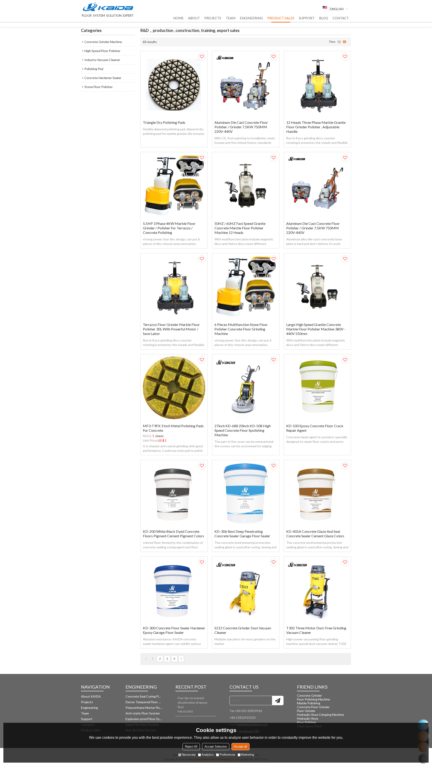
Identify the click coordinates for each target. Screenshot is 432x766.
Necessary (189, 754)
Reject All (191, 746)
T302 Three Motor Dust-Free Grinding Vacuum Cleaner (316, 630)
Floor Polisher (306, 722)
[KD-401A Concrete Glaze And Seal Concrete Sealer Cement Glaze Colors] (317, 493)
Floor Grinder (306, 711)
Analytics (208, 754)
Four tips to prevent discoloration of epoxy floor (192, 702)
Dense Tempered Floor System (144, 702)
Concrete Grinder (309, 695)
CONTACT (341, 18)
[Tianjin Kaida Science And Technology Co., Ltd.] (108, 7)
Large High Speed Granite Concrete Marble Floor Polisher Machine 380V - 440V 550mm (316, 329)
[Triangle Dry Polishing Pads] (174, 84)
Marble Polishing (308, 703)
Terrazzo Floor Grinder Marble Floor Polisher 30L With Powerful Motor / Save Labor (171, 329)
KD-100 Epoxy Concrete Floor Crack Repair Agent (314, 428)
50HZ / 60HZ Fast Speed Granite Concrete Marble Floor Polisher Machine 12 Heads (240, 228)
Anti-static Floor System (143, 713)
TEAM (230, 18)
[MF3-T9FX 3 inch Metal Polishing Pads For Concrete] (174, 388)
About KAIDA (91, 696)
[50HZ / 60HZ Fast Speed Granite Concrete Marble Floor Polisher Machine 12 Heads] (245, 185)
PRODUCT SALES (280, 18)
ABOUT (194, 18)
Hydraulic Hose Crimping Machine (320, 714)
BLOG (323, 18)
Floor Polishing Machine (313, 699)
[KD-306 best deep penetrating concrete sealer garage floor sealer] (245, 493)
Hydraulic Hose (307, 718)
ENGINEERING (251, 18)
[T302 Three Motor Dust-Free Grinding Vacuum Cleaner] (317, 590)
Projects (87, 702)
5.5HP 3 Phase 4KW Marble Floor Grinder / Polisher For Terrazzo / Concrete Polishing (169, 228)
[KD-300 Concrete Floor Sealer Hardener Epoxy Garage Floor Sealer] (174, 590)
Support (86, 719)
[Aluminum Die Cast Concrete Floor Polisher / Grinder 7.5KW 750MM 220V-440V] (245, 84)
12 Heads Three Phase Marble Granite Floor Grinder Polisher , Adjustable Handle (316, 126)
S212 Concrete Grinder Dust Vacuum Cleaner (242, 630)
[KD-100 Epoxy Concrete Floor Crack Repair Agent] (317, 388)
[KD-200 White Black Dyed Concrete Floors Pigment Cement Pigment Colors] (174, 493)
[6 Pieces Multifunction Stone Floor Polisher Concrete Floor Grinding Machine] (245, 286)
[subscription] (277, 700)
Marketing (247, 754)
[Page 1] (146, 658)
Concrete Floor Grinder (313, 707)
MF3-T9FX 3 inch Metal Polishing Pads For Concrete (173, 428)
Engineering (89, 708)
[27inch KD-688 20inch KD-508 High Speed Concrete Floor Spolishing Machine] (245, 388)
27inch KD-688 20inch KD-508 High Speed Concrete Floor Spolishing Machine (242, 430)
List (339, 42)
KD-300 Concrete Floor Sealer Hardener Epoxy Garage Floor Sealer (174, 630)
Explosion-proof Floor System (144, 719)
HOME (178, 18)
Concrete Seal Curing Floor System (144, 696)
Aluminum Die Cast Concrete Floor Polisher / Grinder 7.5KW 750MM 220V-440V (241, 126)
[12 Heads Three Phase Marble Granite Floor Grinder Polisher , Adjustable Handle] (317, 84)
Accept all (240, 746)
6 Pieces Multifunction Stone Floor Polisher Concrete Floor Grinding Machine (241, 329)
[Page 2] (181, 658)
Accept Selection (216, 746)
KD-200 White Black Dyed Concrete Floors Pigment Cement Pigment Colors (173, 533)
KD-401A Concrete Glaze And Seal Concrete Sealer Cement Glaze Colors (315, 533)
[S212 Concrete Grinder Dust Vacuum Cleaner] (245, 590)
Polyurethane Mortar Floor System (144, 708)
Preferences (227, 754)
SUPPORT (307, 18)
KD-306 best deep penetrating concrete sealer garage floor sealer (242, 533)
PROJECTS (212, 18)
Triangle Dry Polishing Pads (164, 122)
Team (85, 713)
